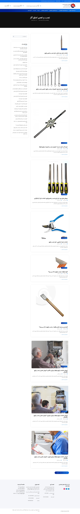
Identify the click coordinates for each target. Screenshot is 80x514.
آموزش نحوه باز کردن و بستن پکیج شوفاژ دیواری (20, 68)
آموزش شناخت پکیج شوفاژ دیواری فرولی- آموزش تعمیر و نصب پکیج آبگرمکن (51, 458)
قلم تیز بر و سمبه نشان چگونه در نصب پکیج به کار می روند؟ (53, 327)
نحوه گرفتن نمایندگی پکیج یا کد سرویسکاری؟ (20, 108)
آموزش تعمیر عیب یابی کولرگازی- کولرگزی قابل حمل (20, 88)
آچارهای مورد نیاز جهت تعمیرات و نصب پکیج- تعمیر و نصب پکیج (52, 89)
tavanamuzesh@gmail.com (68, 1)
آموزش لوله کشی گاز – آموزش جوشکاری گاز (21, 103)
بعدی (58, 472)
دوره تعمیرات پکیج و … (72, 10)
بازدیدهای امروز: (21, 487)
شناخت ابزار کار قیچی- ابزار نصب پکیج (58, 242)
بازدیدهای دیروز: (21, 488)
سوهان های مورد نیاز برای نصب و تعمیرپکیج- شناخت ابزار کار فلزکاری (51, 198)
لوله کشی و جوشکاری (44, 10)
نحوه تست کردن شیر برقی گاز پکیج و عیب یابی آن (20, 130)
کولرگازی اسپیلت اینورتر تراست (23, 93)
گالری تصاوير (29, 10)
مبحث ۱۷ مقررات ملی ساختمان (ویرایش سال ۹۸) (20, 80)
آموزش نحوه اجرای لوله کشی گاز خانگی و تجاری (20, 91)
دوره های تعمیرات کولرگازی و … (63, 10)
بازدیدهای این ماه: (21, 490)
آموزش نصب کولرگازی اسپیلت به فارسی (21, 106)
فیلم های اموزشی (64, 49)
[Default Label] (68, 489)
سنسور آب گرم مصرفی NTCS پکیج (22, 101)
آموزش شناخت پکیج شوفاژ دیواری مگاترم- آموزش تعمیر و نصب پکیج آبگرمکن (51, 371)
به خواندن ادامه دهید (65, 60)
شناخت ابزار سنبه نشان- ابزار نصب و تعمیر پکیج (56, 53)
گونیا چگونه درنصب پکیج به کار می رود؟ (58, 272)
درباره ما (38, 10)
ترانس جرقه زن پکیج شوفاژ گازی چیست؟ (21, 125)
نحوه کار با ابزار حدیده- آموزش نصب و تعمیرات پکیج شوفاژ (53, 147)
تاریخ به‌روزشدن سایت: (20, 493)
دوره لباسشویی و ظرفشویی (53, 10)
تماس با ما (34, 10)
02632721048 (58, 1)
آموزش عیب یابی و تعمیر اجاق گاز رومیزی (21, 118)
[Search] (14, 35)
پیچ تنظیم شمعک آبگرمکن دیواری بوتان (21, 71)
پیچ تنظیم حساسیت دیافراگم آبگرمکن (22, 82)
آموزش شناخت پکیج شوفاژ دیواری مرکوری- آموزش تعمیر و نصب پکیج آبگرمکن (51, 416)
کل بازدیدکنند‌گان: (21, 492)
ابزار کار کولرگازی (25, 62)
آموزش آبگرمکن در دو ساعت (23, 77)
